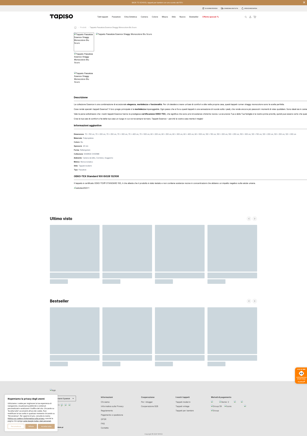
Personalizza (16, 426)
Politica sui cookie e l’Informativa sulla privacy (26, 418)
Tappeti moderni (183, 402)
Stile (174, 17)
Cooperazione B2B (149, 406)
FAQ (103, 423)
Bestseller (193, 17)
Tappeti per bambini (185, 410)
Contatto (105, 428)
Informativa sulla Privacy (112, 406)
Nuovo (183, 17)
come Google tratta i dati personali (37, 421)
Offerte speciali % (210, 17)
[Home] (75, 27)
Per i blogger (147, 402)
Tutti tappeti (102, 17)
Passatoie (116, 17)
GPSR (103, 419)
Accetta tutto (46, 426)
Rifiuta (31, 426)
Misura (165, 17)
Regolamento (107, 410)
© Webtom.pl (56, 427)
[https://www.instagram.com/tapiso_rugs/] (66, 405)
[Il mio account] (250, 16)
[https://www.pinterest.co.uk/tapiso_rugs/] (70, 405)
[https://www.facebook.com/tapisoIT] (62, 405)
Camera (144, 17)
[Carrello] (255, 16)
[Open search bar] (245, 17)
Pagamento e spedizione (112, 415)
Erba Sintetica (130, 17)
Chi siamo (105, 402)
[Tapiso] (61, 16)
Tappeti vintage (182, 406)
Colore (155, 17)
